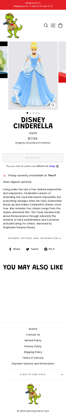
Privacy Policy (33, 346)
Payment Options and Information (33, 238)
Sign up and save (33, 374)
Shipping (20, 142)
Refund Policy (33, 340)
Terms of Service (32, 358)
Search (33, 329)
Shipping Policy (33, 352)
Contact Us (33, 334)
